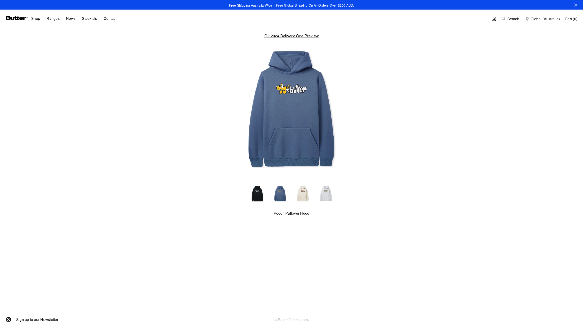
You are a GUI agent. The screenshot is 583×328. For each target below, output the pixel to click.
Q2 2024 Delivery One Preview (291, 35)
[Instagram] (8, 319)
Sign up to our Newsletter (37, 319)
